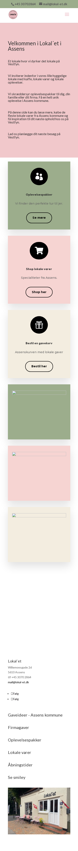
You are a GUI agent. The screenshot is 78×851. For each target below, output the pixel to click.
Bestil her (39, 366)
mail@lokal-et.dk (18, 682)
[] (39, 184)
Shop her (39, 292)
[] (39, 258)
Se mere (39, 218)
